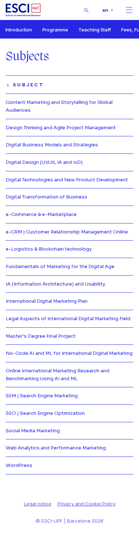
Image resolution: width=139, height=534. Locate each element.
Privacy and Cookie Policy (86, 504)
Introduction (18, 29)
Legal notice (37, 504)
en (105, 10)
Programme (55, 29)
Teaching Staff (94, 29)
